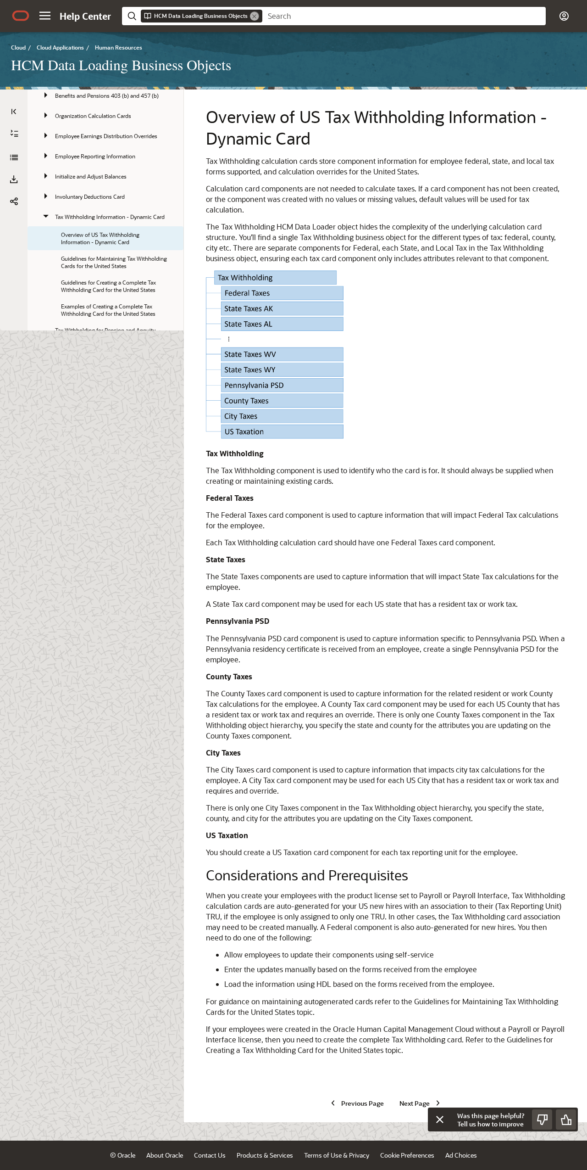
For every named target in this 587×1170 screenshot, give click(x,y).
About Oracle (164, 1155)
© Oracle (122, 1155)
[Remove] (254, 16)
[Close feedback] (440, 1119)
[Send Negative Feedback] (542, 1119)
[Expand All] (14, 133)
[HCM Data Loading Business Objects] (14, 157)
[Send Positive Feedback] (566, 1119)
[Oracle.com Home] (20, 15)
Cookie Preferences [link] (407, 1155)
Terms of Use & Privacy (336, 1155)
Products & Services (265, 1155)
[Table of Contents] (14, 111)
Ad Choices (461, 1155)
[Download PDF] (14, 179)
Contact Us (210, 1155)
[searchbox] (404, 16)
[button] (45, 16)
